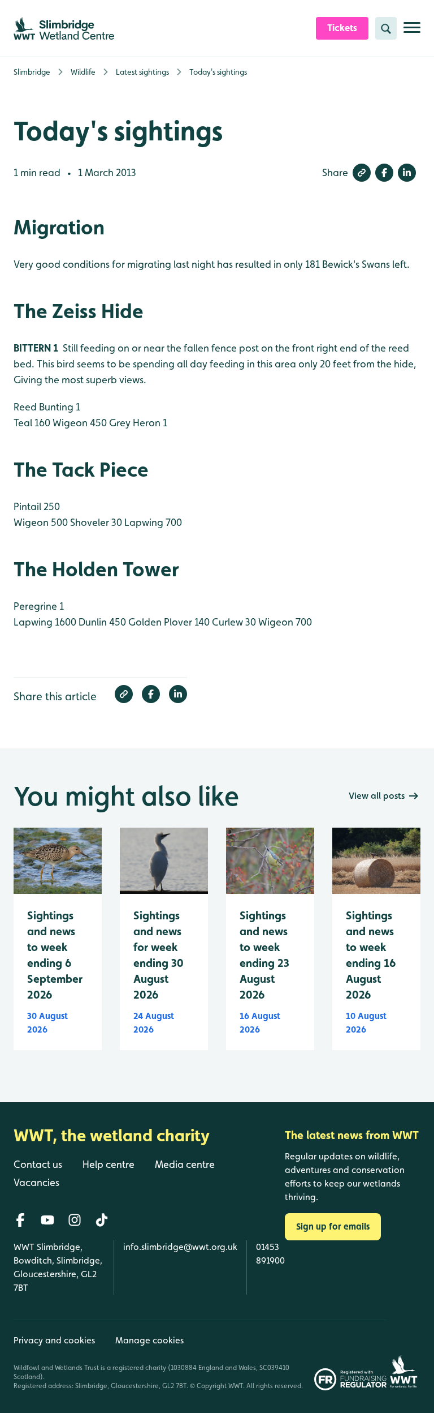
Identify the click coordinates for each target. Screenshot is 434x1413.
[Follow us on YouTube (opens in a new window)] (47, 1220)
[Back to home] (403, 1355)
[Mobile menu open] (411, 32)
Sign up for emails (333, 1226)
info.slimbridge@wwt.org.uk (180, 1246)
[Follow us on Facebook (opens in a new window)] (20, 1220)
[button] (362, 173)
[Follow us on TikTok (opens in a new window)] (101, 1220)
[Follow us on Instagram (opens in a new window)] (74, 1220)
